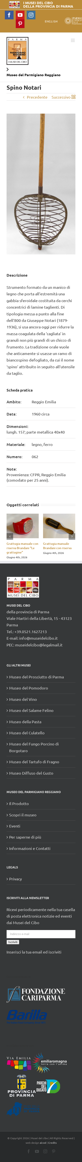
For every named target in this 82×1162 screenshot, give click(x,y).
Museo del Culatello (27, 732)
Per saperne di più (25, 837)
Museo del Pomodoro (28, 688)
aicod (43, 1142)
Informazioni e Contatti (30, 848)
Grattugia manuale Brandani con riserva (57, 545)
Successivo (61, 97)
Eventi (14, 826)
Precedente (37, 97)
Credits (52, 1142)
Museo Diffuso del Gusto (31, 773)
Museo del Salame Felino (31, 710)
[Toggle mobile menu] (73, 40)
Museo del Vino (23, 699)
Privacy (15, 878)
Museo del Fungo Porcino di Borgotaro (34, 747)
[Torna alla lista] (73, 97)
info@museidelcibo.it (38, 638)
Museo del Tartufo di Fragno (34, 761)
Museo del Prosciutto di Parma (36, 676)
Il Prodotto (19, 803)
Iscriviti (12, 942)
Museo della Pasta (25, 721)
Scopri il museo (23, 814)
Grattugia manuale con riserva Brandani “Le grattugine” (22, 547)
